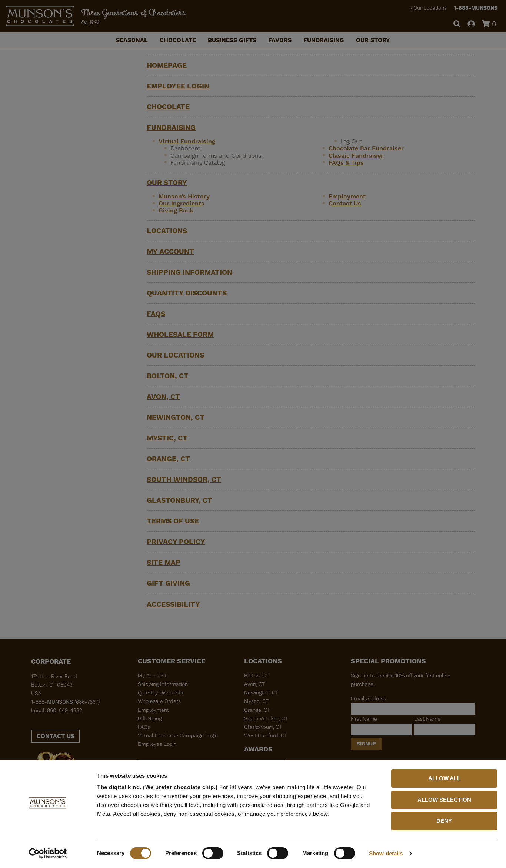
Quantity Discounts (187, 293)
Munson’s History (184, 196)
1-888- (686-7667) (65, 702)
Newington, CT (175, 417)
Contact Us (345, 203)
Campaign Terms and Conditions (216, 155)
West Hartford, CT (265, 735)
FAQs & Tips (346, 162)
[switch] (212, 853)
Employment (347, 196)
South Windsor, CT (184, 479)
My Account (170, 251)
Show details (386, 853)
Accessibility (173, 604)
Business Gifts (232, 40)
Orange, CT (168, 459)
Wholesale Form (180, 334)
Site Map (163, 562)
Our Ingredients (181, 203)
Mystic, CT (167, 438)
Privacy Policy (176, 541)
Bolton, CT (168, 376)
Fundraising (323, 40)
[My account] (471, 24)
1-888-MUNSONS (475, 8)
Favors (280, 40)
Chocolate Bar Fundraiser (366, 148)
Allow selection (444, 800)
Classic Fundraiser (356, 155)
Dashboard (185, 148)
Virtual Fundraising (187, 141)
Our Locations (430, 8)
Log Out (351, 141)
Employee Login (178, 86)
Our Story (373, 40)
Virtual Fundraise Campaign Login (178, 735)
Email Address (368, 698)
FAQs (156, 313)
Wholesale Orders (159, 701)
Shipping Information (189, 272)
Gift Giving (168, 583)
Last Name (427, 719)
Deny (444, 821)
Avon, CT (163, 396)
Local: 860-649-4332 (56, 710)
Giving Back (176, 210)
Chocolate (178, 40)
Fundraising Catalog (197, 162)
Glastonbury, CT (179, 500)
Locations (167, 231)
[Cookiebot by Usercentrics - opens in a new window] (48, 853)
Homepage (167, 65)
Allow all (444, 778)
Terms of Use (173, 521)
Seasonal (132, 40)
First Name (364, 719)
